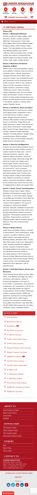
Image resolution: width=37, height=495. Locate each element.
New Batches (11, 326)
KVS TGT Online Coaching (15, 361)
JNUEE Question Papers (10, 430)
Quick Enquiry (8, 493)
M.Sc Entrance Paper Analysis (17, 383)
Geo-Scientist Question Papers (12, 436)
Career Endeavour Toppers (11, 410)
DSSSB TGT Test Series (15, 391)
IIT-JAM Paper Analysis (14, 378)
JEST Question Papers (10, 433)
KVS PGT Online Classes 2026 (17, 365)
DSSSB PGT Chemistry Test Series (18, 387)
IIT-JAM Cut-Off (12, 370)
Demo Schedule (12, 317)
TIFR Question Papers (9, 428)
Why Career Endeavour (14, 322)
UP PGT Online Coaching (15, 343)
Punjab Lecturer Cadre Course (17, 339)
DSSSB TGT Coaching (14, 357)
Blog (4, 445)
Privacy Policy (7, 451)
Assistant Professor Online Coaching (19, 348)
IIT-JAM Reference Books (15, 374)
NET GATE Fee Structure (15, 330)
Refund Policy (7, 448)
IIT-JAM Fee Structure (14, 335)
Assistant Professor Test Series (17, 352)
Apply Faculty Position (10, 413)
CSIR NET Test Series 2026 (15, 17)
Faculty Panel (7, 415)
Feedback (6, 418)
